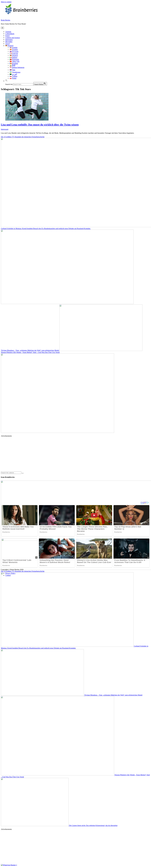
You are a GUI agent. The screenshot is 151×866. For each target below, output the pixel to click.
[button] (6, 81)
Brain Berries (5, 20)
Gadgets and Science (12, 38)
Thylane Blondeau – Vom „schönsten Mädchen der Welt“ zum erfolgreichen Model (30, 350)
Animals (8, 32)
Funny (7, 36)
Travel (7, 44)
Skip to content (6, 2)
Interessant (4, 129)
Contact (8, 575)
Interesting (9, 40)
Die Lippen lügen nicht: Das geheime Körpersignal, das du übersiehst (93, 825)
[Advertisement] (67, 454)
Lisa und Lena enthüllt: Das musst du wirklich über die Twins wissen (40, 124)
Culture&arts (9, 34)
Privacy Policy (10, 573)
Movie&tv (8, 42)
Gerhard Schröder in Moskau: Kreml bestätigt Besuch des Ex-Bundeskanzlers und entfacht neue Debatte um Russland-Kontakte (74, 647)
